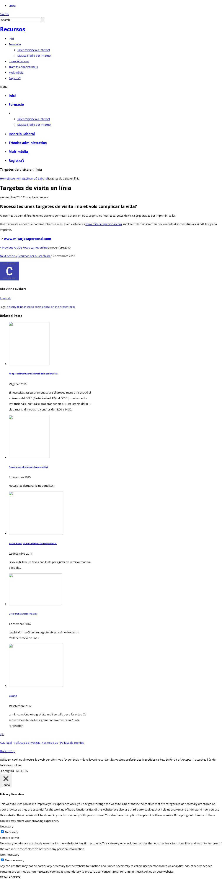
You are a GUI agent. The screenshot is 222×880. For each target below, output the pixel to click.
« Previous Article (11, 247)
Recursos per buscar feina (34, 256)
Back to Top (7, 751)
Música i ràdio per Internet (34, 56)
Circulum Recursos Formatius (23, 614)
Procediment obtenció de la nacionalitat (28, 467)
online (55, 307)
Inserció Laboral (22, 134)
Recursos (12, 29)
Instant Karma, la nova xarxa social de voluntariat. (33, 543)
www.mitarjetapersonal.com (103, 224)
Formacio (16, 104)
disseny (11, 307)
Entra (12, 6)
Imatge (22, 178)
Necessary (11, 832)
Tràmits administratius (28, 142)
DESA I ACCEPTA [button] (10, 877)
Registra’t (16, 160)
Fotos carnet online (35, 247)
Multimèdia (18, 151)
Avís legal (6, 743)
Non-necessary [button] (9, 855)
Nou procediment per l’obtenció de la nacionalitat (33, 373)
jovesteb (5, 298)
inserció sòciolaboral (37, 307)
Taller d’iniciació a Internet (33, 50)
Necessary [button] (6, 826)
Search (4, 14)
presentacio (67, 307)
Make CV (13, 696)
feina (20, 307)
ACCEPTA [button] (22, 771)
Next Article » (8, 256)
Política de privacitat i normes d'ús (36, 743)
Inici (12, 95)
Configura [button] (7, 771)
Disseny (13, 178)
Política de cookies (72, 743)
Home (4, 178)
